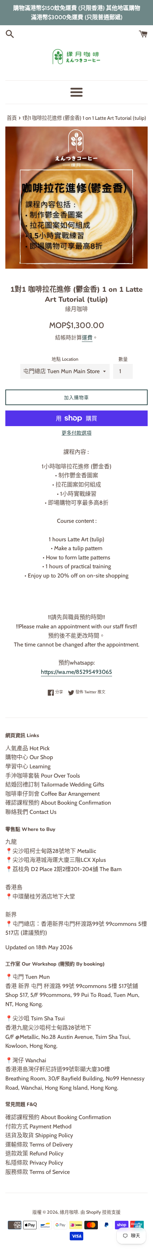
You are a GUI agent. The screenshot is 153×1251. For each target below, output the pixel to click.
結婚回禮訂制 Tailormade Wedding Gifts (54, 784)
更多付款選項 (76, 433)
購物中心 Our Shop (29, 757)
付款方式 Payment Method (38, 1126)
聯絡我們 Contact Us (31, 812)
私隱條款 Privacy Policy (34, 1162)
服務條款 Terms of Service (37, 1172)
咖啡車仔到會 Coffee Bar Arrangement (52, 793)
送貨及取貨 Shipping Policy (39, 1135)
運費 (87, 337)
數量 (123, 359)
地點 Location (65, 359)
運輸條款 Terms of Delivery (39, 1144)
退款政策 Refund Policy (34, 1153)
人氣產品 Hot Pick (27, 748)
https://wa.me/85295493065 (76, 672)
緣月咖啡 (69, 1212)
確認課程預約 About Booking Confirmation (58, 802)
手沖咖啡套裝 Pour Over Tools (42, 775)
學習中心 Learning (28, 766)
